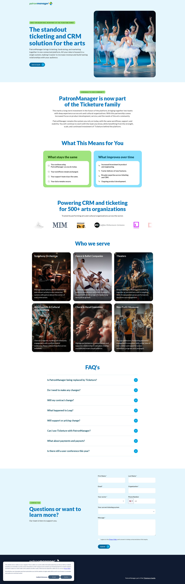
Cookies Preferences (41, 577)
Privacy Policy (67, 568)
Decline (66, 577)
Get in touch (36, 65)
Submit (102, 546)
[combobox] (111, 501)
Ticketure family (149, 578)
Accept (54, 577)
